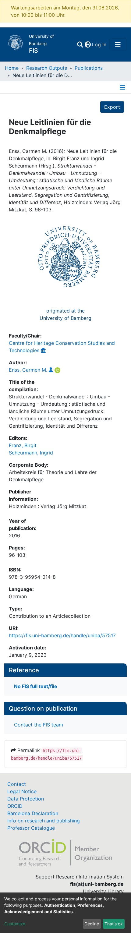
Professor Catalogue (31, 828)
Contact (16, 784)
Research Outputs (46, 68)
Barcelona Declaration (32, 813)
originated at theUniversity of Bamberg (65, 314)
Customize (14, 923)
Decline (91, 923)
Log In (99, 44)
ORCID (15, 806)
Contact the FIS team (38, 725)
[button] (87, 44)
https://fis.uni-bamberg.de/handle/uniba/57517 (62, 635)
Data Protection (25, 799)
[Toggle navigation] (117, 44)
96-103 (17, 555)
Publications (89, 68)
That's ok (113, 923)
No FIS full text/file (35, 686)
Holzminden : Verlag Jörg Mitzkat (47, 506)
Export (112, 107)
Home (12, 68)
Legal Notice (22, 791)
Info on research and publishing (43, 821)
